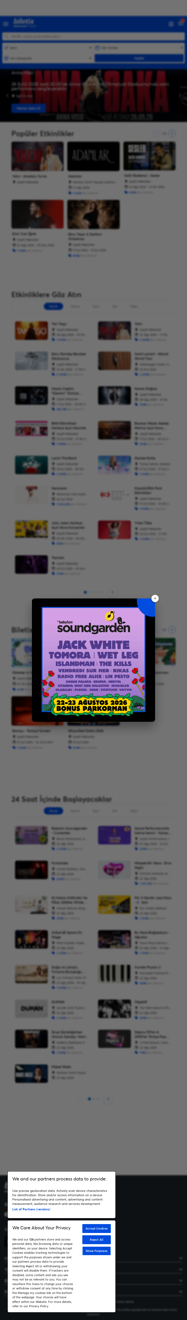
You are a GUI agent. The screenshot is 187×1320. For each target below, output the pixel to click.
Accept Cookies (97, 1228)
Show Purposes (96, 1251)
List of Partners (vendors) (31, 1209)
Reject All (96, 1240)
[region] (61, 1242)
